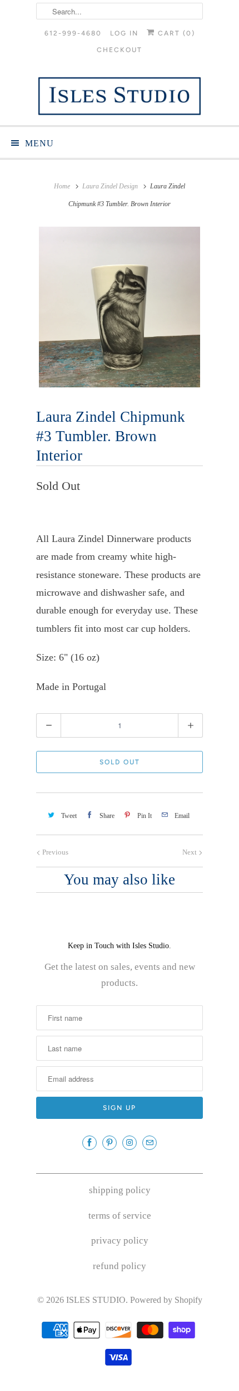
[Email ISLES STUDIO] (149, 1143)
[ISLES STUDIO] (119, 96)
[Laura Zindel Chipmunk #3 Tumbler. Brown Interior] (119, 307)
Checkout (119, 50)
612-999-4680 (73, 33)
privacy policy (119, 1240)
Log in (124, 33)
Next (190, 852)
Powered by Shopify (166, 1300)
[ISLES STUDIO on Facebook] (89, 1143)
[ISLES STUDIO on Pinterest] (109, 1143)
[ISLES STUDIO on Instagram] (129, 1143)
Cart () (175, 33)
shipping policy (120, 1190)
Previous (54, 852)
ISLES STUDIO (96, 1300)
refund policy (119, 1266)
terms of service (119, 1215)
